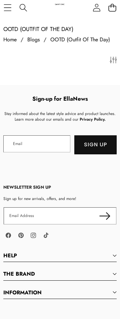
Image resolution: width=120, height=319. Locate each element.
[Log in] (96, 7)
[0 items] (112, 7)
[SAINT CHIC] (60, 7)
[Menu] (7, 7)
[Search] (23, 7)
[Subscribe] (104, 215)
